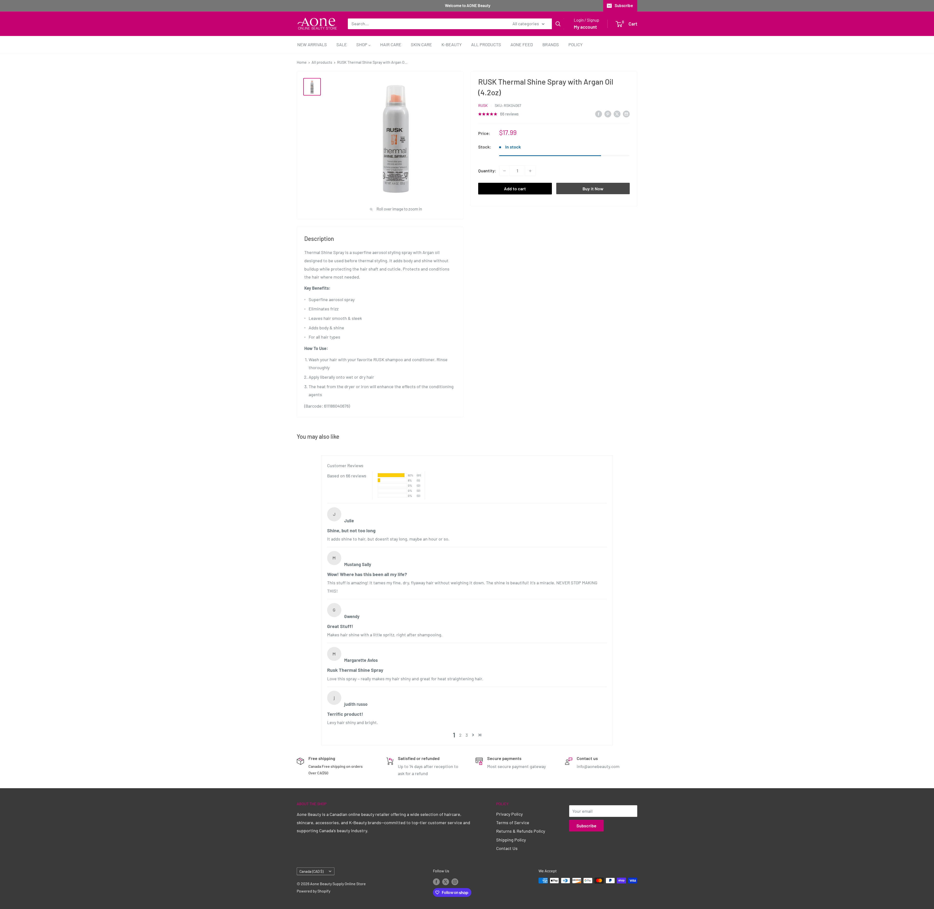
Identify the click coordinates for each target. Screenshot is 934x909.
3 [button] (467, 735)
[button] (473, 735)
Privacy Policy (509, 814)
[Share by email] (626, 114)
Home (302, 62)
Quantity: (487, 170)
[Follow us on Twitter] (445, 881)
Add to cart (515, 189)
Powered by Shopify (313, 891)
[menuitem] (312, 44)
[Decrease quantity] (504, 171)
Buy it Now (593, 189)
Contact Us (507, 848)
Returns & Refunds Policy (520, 831)
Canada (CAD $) (311, 871)
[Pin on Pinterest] (607, 114)
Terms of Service (512, 822)
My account (585, 27)
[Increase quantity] (530, 171)
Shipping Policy (511, 839)
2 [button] (460, 735)
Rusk (483, 105)
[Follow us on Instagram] (454, 881)
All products (322, 62)
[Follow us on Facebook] (436, 881)
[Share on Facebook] (598, 114)
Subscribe (624, 5)
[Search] (558, 23)
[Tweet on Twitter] (617, 114)
